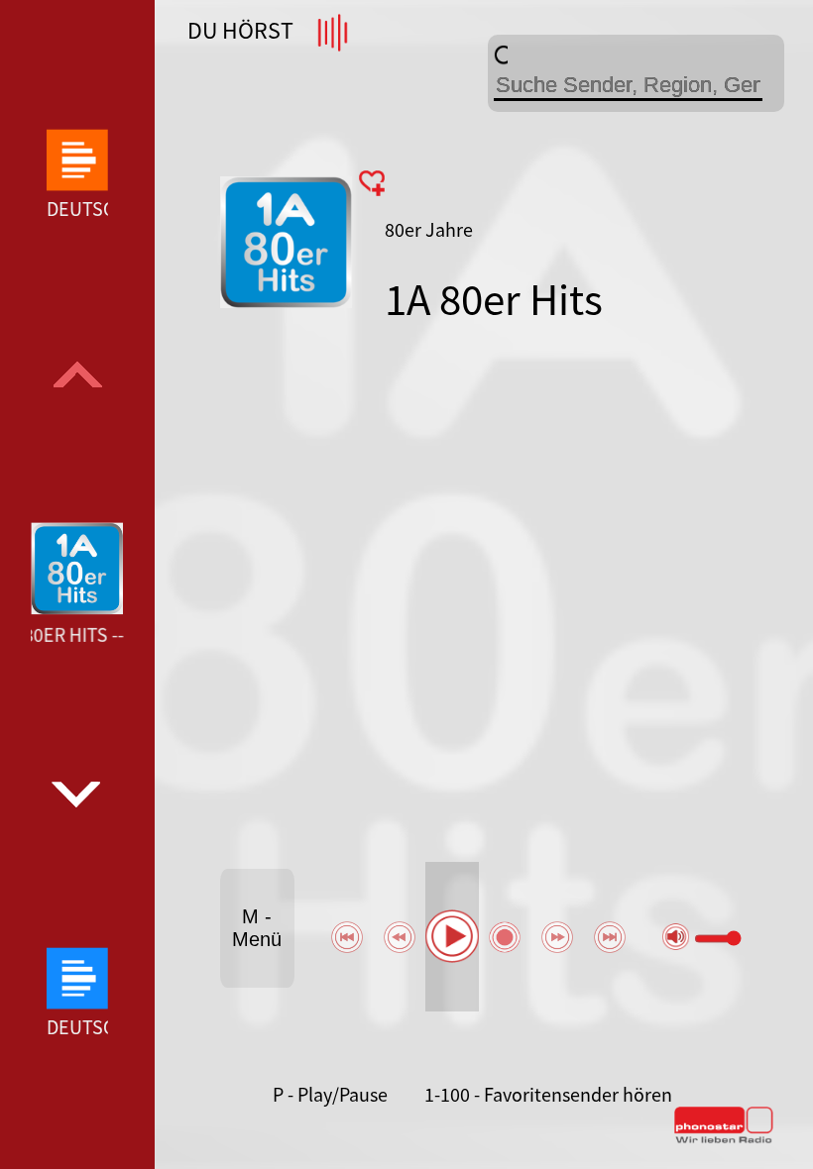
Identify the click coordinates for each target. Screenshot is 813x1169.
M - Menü (257, 927)
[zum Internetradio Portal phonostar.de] (723, 1139)
